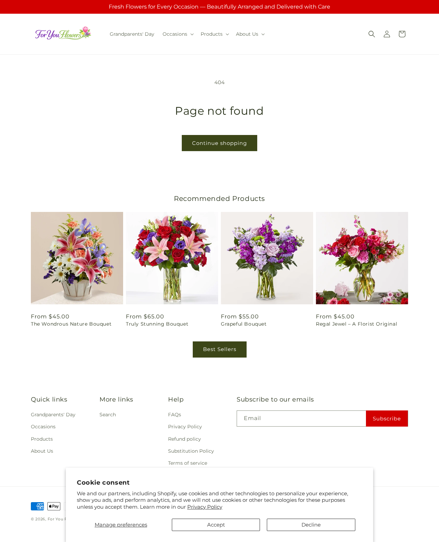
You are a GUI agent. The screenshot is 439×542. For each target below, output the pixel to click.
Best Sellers (219, 349)
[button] (177, 34)
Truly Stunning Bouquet (157, 324)
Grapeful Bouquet (244, 324)
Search (107, 414)
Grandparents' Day (53, 414)
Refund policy (184, 439)
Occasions (43, 427)
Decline (311, 524)
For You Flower (63, 519)
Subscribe (387, 418)
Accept (216, 524)
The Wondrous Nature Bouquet (71, 324)
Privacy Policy (204, 507)
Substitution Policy (191, 451)
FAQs (174, 414)
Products (42, 439)
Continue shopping (219, 143)
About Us (42, 451)
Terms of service (187, 463)
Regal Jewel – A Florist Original (356, 324)
